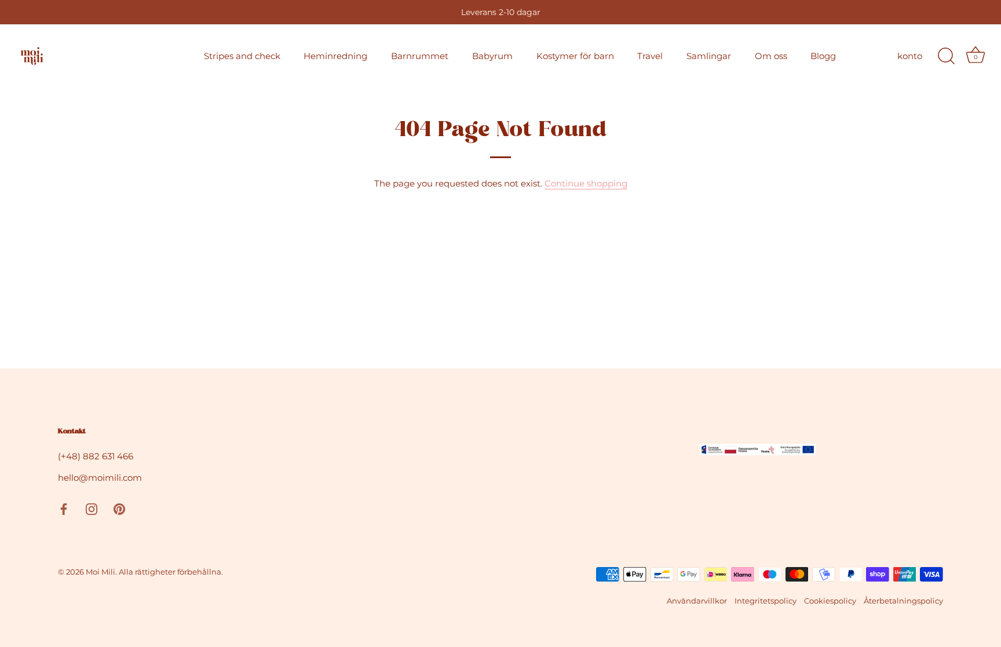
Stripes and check (242, 55)
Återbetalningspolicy (903, 601)
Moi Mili (100, 572)
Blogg (823, 55)
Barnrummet (419, 55)
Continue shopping (586, 183)
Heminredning (335, 55)
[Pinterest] (119, 508)
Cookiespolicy (830, 601)
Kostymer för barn (575, 55)
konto (909, 55)
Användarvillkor (697, 601)
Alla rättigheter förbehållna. (171, 572)
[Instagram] (91, 508)
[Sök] (946, 56)
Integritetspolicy (766, 601)
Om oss (771, 55)
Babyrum (492, 55)
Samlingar (708, 55)
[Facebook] (64, 508)
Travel (650, 55)
